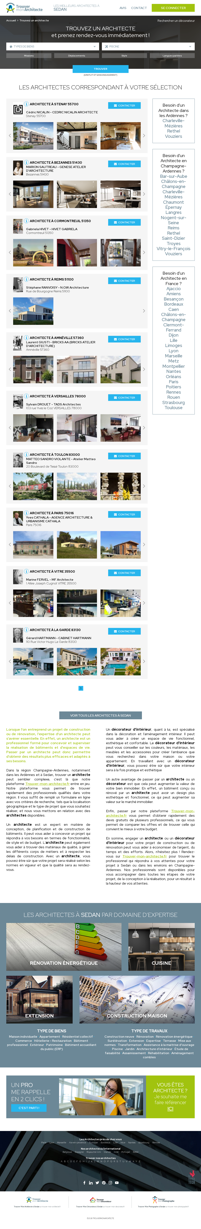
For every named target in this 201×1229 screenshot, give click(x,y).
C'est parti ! (29, 1108)
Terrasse (169, 1041)
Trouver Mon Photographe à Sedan (151, 1206)
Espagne (79, 1152)
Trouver (100, 69)
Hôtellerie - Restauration (53, 1041)
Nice (123, 1142)
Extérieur (37, 1045)
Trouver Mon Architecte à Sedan (26, 1206)
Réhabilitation (158, 1053)
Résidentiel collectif (77, 1037)
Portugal (125, 1152)
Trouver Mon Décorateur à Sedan (89, 1206)
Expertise (153, 1041)
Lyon (51, 1142)
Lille (115, 1142)
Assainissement (134, 1053)
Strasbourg (143, 1142)
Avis (123, 8)
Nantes (131, 1142)
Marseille (61, 1142)
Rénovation (145, 1037)
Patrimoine (54, 1045)
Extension (136, 1041)
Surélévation (117, 1041)
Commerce (23, 1041)
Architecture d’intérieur (154, 1049)
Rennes (156, 1142)
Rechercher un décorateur (176, 21)
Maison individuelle (23, 1037)
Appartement (49, 1037)
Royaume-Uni (94, 1152)
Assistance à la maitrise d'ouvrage (169, 1045)
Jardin (129, 1049)
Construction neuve (119, 1037)
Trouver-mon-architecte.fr (47, 783)
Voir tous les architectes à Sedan (100, 715)
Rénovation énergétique (174, 1037)
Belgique (67, 1152)
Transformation (130, 1045)
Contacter (126, 105)
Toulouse (93, 1142)
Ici (170, 1108)
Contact (139, 8)
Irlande (107, 1152)
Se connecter (173, 8)
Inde (116, 1152)
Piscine (117, 1049)
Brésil (135, 1152)
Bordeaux (105, 1142)
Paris (43, 1142)
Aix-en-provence (77, 1142)
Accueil (11, 20)
